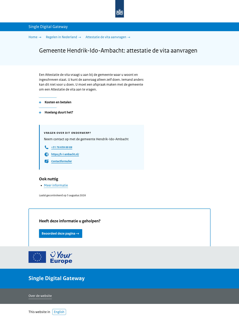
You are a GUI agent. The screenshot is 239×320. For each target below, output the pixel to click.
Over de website (40, 296)
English (59, 312)
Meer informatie (56, 185)
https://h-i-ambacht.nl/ (65, 154)
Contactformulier (61, 161)
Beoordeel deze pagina (58, 233)
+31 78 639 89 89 (61, 147)
